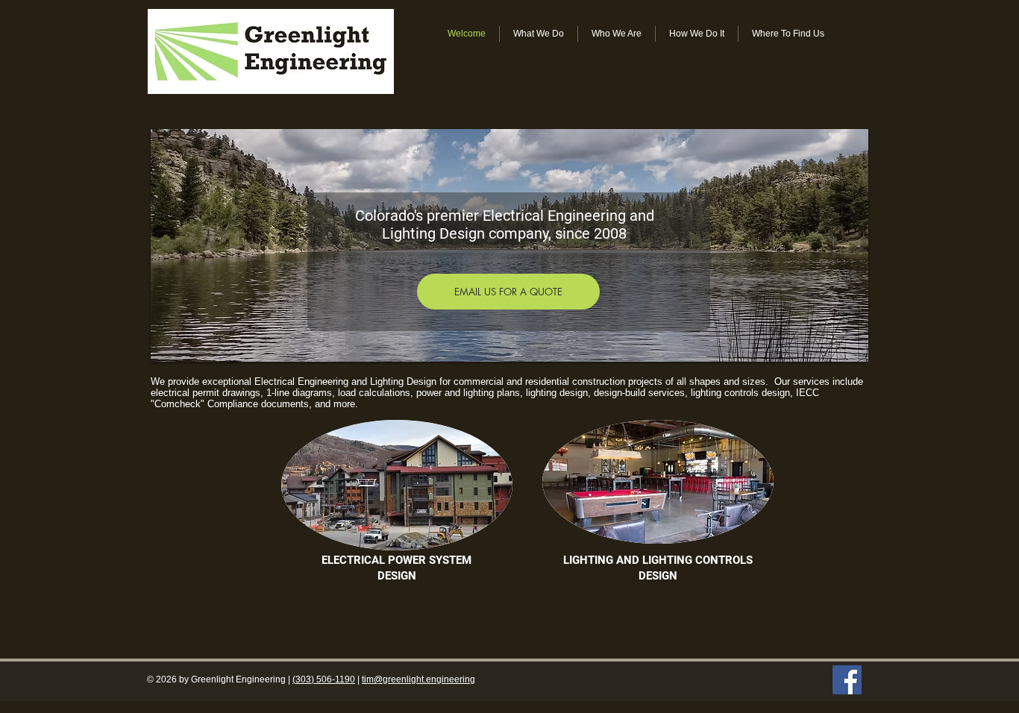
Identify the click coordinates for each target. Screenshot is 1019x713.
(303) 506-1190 (323, 679)
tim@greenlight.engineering (418, 679)
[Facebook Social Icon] (847, 679)
